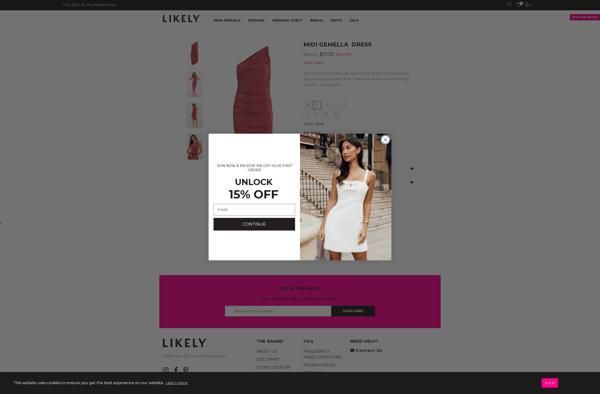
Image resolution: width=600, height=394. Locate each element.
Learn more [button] (177, 383)
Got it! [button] (550, 383)
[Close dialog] (385, 140)
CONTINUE (254, 224)
